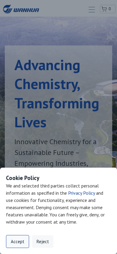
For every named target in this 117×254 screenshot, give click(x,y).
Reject (43, 241)
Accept (17, 241)
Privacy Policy (81, 193)
